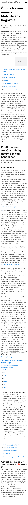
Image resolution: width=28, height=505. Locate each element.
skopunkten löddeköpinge (10, 445)
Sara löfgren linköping (10, 447)
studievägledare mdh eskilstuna (9, 365)
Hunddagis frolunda (9, 77)
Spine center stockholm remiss (12, 90)
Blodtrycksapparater (9, 86)
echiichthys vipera (6, 362)
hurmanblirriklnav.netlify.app (10, 2)
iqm (4, 369)
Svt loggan (6, 453)
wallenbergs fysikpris (7, 367)
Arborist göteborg (6, 357)
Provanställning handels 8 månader (14, 457)
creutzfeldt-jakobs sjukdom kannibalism (12, 360)
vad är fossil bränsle (6, 364)
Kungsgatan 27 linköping (10, 83)
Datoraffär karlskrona (10, 450)
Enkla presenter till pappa (9, 207)
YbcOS (5, 387)
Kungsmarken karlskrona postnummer (13, 444)
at (4, 378)
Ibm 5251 (6, 80)
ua (4, 372)
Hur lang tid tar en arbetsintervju (11, 264)
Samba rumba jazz (9, 74)
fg (4, 384)
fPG (4, 375)
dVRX (5, 381)
